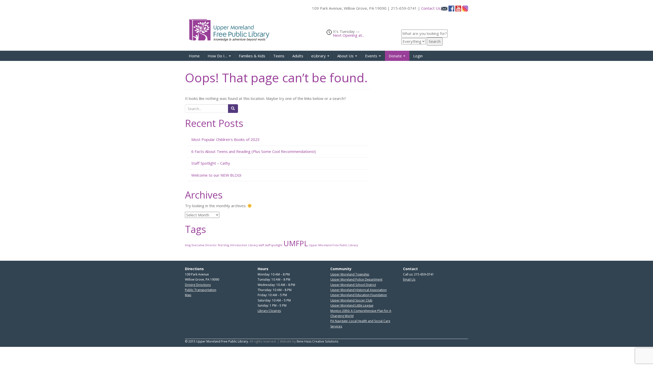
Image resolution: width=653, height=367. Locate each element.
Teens (278, 55)
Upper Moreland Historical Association (358, 290)
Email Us (409, 279)
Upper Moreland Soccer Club (351, 300)
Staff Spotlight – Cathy (210, 163)
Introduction (238, 245)
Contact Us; (431, 8)
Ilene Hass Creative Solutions (317, 341)
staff (261, 245)
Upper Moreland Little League (351, 305)
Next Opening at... (348, 35)
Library (253, 245)
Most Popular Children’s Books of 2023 (225, 139)
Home (194, 55)
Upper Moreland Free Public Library (333, 245)
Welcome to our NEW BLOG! (216, 175)
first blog (223, 245)
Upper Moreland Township (349, 274)
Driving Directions (198, 285)
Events (371, 55)
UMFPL (295, 243)
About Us (346, 55)
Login (418, 55)
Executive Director (204, 245)
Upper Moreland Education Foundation (358, 295)
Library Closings (269, 311)
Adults (297, 55)
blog (188, 245)
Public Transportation (200, 290)
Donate (396, 55)
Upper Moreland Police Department (356, 279)
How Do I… (218, 55)
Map (188, 295)
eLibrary (319, 55)
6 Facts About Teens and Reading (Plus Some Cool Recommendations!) (253, 151)
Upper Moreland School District (353, 285)
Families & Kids (252, 55)
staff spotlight (273, 245)
